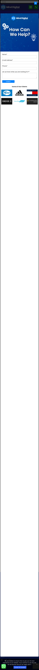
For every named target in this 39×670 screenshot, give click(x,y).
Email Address (7, 60)
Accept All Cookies (19, 667)
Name (4, 54)
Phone (4, 66)
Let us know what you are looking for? (16, 72)
